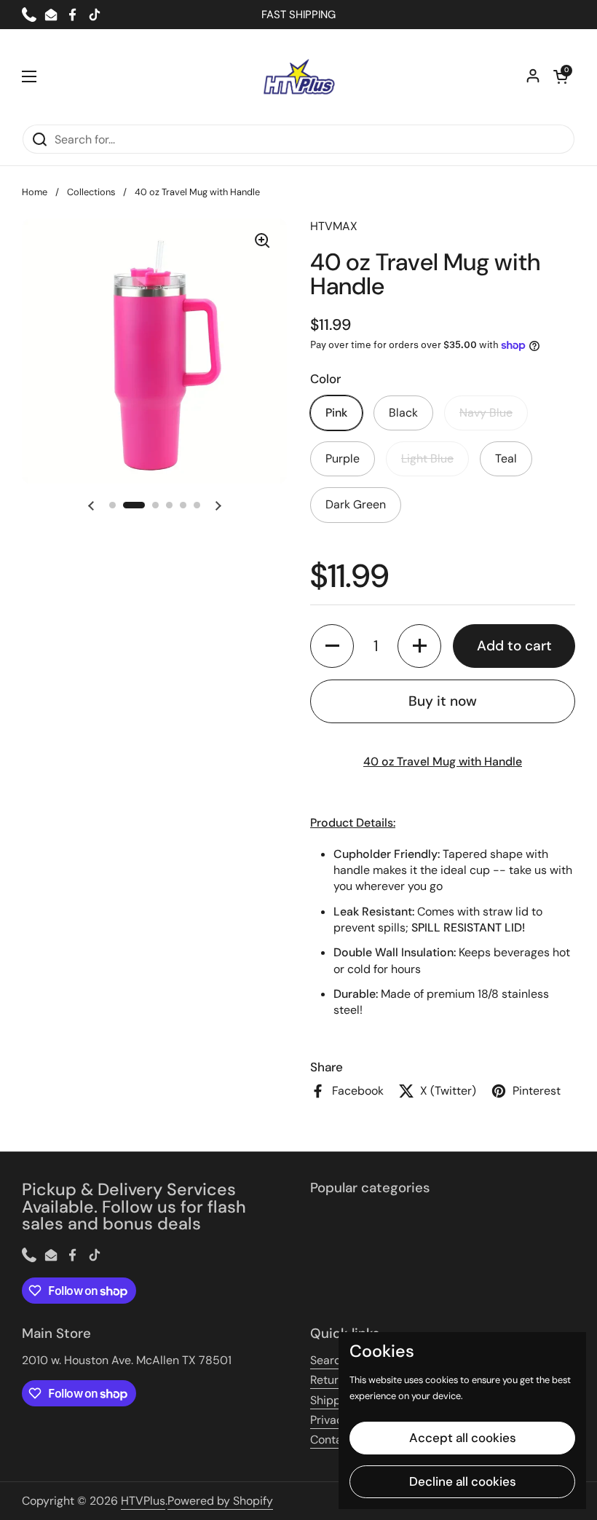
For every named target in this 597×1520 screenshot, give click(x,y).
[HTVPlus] (298, 76)
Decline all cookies (462, 1481)
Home (34, 192)
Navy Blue (486, 412)
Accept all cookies (462, 1438)
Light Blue (427, 458)
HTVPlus (143, 1500)
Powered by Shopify (220, 1500)
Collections (91, 192)
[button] (560, 76)
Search (328, 1360)
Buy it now (442, 701)
